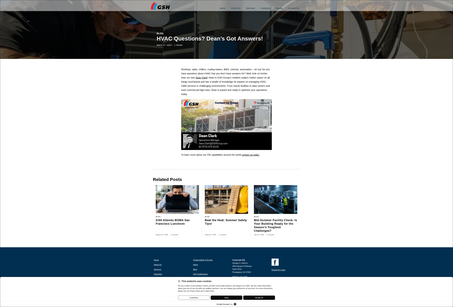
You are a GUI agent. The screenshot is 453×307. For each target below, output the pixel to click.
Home (222, 8)
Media (279, 8)
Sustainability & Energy (203, 260)
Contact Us (293, 8)
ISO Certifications (200, 274)
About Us (236, 8)
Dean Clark (201, 77)
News (195, 265)
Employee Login (278, 270)
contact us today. (251, 155)
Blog (160, 33)
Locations (266, 8)
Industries (158, 274)
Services (250, 8)
